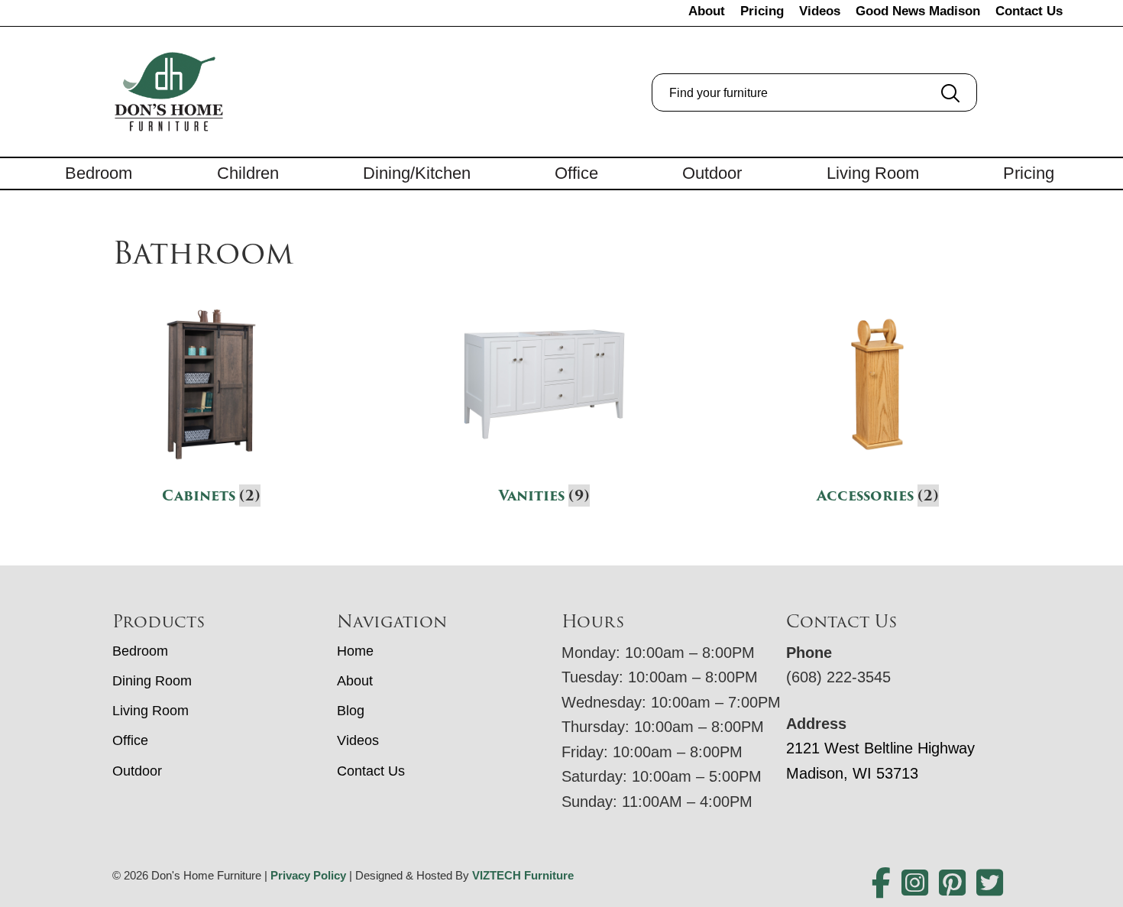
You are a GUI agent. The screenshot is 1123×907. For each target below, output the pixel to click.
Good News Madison (918, 11)
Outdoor (712, 173)
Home (355, 651)
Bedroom (98, 173)
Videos (819, 11)
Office (576, 173)
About (706, 11)
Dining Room (152, 680)
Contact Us (1029, 11)
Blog (350, 710)
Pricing (762, 11)
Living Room (873, 173)
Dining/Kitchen (417, 173)
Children (248, 173)
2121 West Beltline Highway (880, 748)
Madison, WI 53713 (852, 773)
